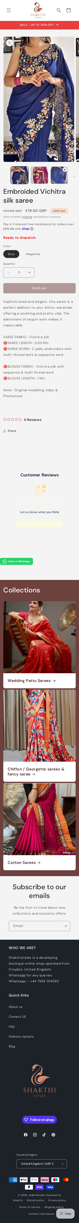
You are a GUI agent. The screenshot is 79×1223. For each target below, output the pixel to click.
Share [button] (12, 431)
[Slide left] (5, 176)
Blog (12, 1046)
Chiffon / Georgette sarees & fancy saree (36, 772)
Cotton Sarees (22, 862)
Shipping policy (54, 1207)
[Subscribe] (65, 926)
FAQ (12, 1027)
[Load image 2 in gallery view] (39, 175)
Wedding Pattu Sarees (29, 680)
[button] (9, 10)
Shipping (27, 216)
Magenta (35, 255)
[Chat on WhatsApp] (16, 564)
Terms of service (29, 1207)
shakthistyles (37, 1195)
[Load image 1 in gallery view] (19, 175)
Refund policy (35, 1200)
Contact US (17, 1017)
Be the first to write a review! (39, 523)
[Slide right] (74, 176)
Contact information (41, 1213)
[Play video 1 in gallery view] (59, 175)
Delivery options (21, 1036)
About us (16, 1007)
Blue (13, 255)
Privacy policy (57, 1200)
